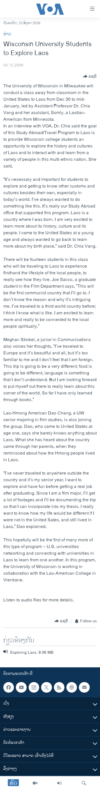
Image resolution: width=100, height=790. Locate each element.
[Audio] (59, 783)
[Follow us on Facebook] (8, 687)
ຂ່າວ (7, 34)
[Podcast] (71, 687)
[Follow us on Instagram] (34, 687)
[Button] (90, 76)
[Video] (35, 783)
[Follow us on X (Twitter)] (46, 687)
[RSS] (59, 687)
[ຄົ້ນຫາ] (84, 783)
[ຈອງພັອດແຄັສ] (84, 687)
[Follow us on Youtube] (21, 687)
